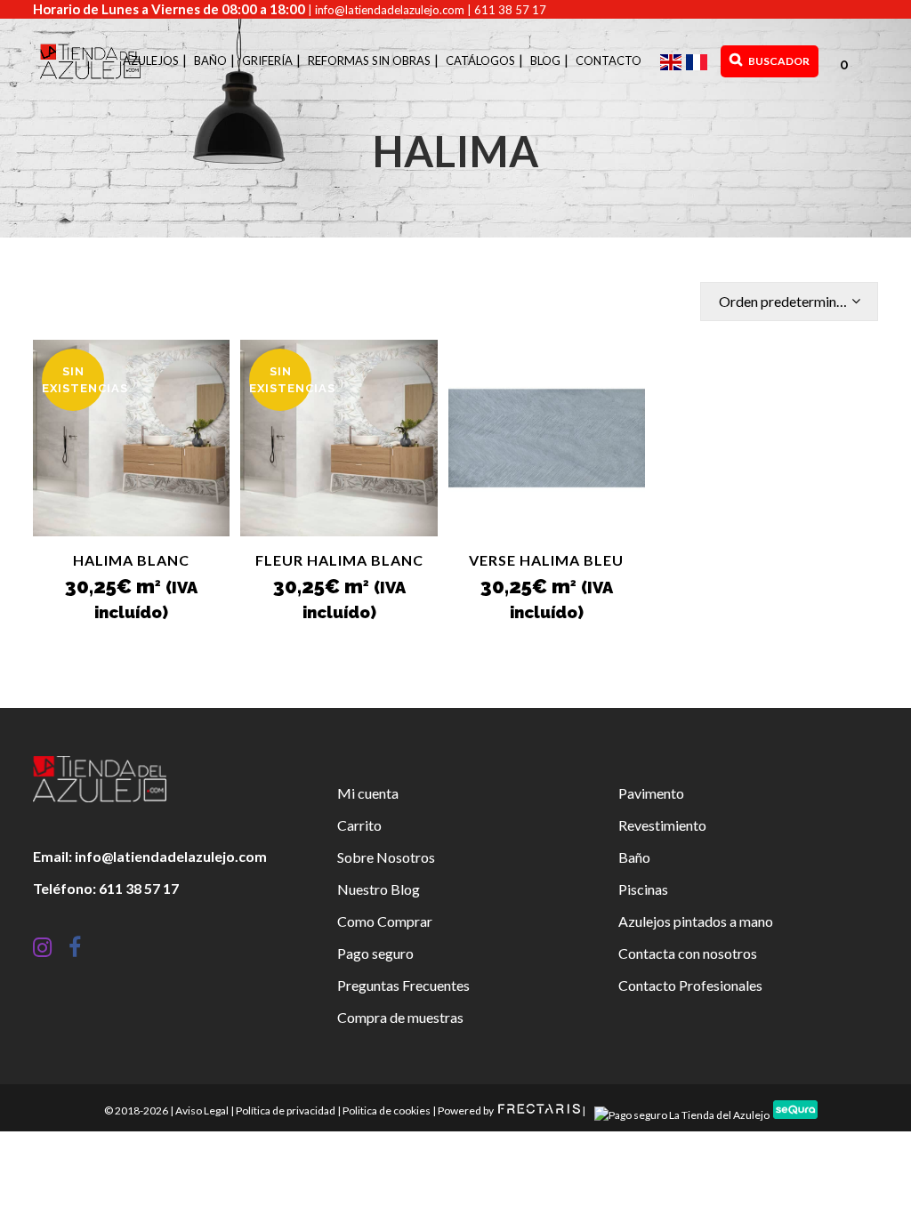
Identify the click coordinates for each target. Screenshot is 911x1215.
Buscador (778, 61)
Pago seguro (375, 953)
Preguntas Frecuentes (403, 985)
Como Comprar (384, 921)
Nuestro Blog (378, 889)
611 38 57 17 (510, 10)
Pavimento (651, 793)
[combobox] (789, 301)
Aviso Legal (202, 1110)
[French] (699, 60)
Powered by (467, 1110)
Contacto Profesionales (690, 985)
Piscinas (643, 889)
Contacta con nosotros (687, 953)
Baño (634, 857)
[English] (673, 60)
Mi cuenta (368, 793)
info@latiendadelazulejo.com (389, 10)
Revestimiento (662, 825)
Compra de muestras (400, 1017)
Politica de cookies (387, 1110)
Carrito (359, 825)
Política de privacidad (285, 1110)
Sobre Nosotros (386, 857)
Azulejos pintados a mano (695, 921)
